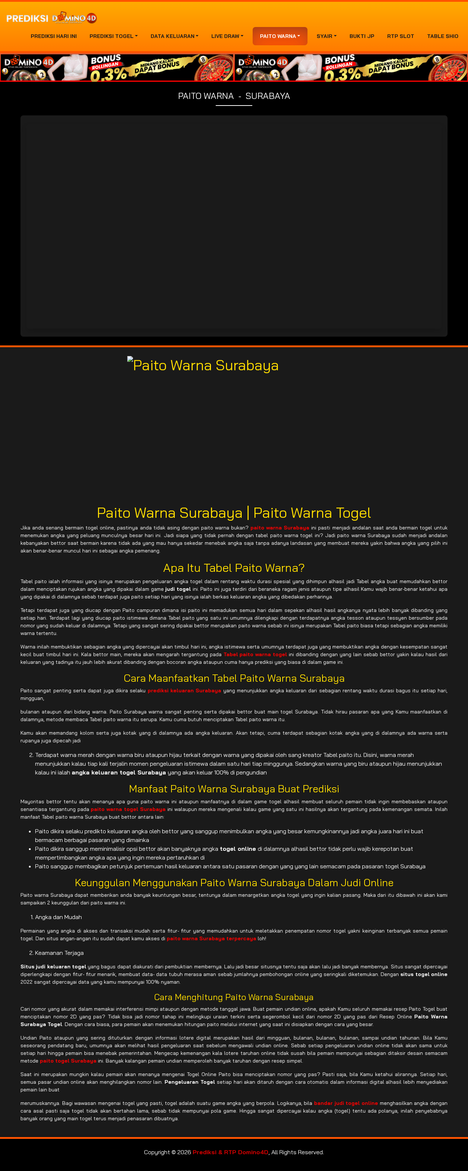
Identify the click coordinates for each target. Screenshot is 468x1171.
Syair (324, 36)
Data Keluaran (173, 36)
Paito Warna (278, 36)
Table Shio (442, 36)
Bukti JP (362, 36)
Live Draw (225, 36)
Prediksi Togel (111, 36)
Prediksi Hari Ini (54, 36)
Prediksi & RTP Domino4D (230, 1152)
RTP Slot (400, 36)
